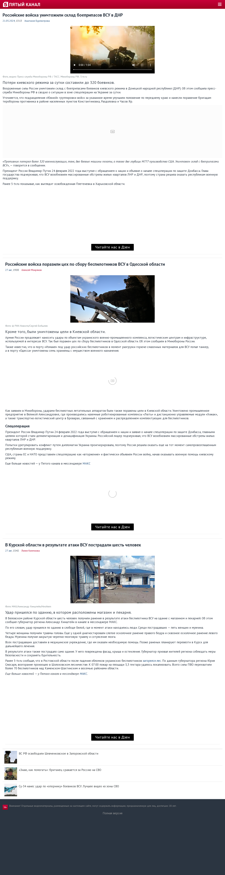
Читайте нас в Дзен (112, 247)
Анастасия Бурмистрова (37, 20)
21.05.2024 (9, 20)
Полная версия (112, 813)
